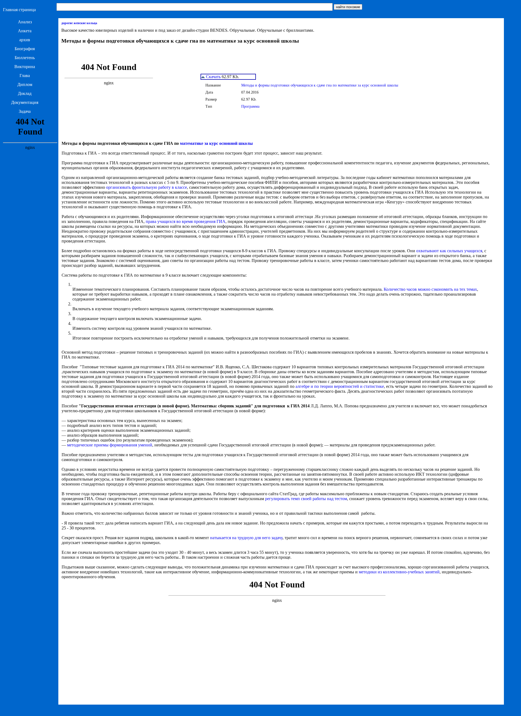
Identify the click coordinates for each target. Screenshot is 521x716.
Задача (25, 111)
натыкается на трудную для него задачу (246, 537)
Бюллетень (25, 57)
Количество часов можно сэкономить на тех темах (430, 289)
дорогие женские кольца (79, 23)
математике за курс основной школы (216, 143)
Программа (250, 106)
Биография (25, 48)
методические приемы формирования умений (109, 445)
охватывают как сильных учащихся (449, 250)
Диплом (24, 84)
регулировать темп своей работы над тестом (306, 498)
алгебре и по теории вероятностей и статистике (340, 386)
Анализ (25, 22)
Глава (25, 75)
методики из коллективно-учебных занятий (399, 572)
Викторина (24, 66)
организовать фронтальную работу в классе (146, 187)
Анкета (24, 30)
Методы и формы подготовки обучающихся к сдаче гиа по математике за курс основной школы (319, 85)
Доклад (24, 93)
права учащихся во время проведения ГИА (185, 221)
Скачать (213, 76)
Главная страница (19, 9)
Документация (24, 102)
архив (24, 39)
